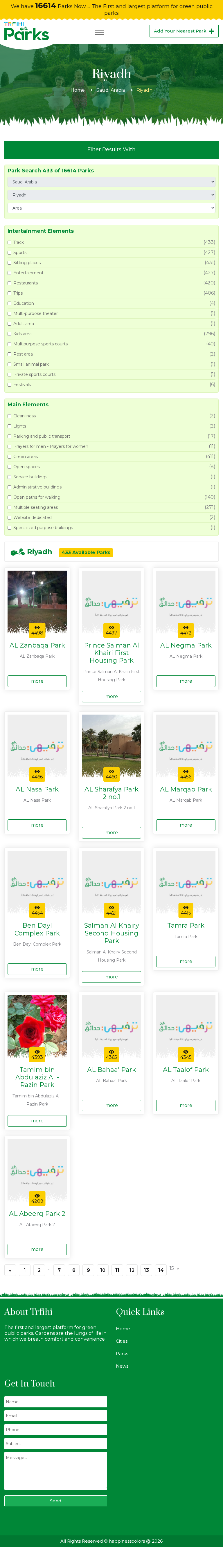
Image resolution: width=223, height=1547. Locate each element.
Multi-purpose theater (35, 313)
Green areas (25, 456)
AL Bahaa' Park (111, 1070)
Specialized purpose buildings (43, 527)
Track (18, 242)
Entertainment (28, 272)
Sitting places (27, 262)
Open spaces (26, 466)
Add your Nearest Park (180, 31)
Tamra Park (185, 925)
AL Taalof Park (186, 1070)
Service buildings (30, 476)
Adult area (23, 323)
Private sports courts (34, 374)
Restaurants (25, 283)
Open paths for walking (36, 497)
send (56, 1500)
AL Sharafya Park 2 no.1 (111, 793)
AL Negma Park (186, 645)
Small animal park (31, 364)
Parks (122, 1353)
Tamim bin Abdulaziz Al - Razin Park (37, 1077)
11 (117, 1270)
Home (78, 90)
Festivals (22, 384)
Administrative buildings (37, 487)
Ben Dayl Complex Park (37, 929)
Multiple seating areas (35, 507)
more (37, 681)
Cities (121, 1341)
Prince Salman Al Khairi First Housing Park (111, 653)
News (122, 1366)
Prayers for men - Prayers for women (50, 446)
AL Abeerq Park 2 (37, 1214)
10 (102, 1270)
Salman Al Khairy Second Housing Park (111, 933)
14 (161, 1270)
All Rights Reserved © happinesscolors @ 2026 (111, 1541)
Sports (19, 252)
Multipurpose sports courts (40, 344)
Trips (18, 293)
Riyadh (144, 90)
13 (146, 1270)
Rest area (23, 354)
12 (132, 1270)
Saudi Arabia (110, 90)
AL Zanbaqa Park (37, 645)
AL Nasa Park (37, 789)
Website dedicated (32, 517)
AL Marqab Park (186, 789)
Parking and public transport (41, 436)
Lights (19, 426)
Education (23, 303)
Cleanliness (24, 416)
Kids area (22, 333)
